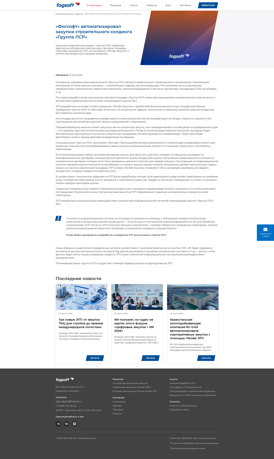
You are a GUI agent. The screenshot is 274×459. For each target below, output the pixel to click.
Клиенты (151, 5)
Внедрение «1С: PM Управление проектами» (193, 395)
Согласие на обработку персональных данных (194, 443)
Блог (168, 5)
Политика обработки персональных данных (193, 438)
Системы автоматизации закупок (130, 383)
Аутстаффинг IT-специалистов (185, 387)
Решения (115, 5)
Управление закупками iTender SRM (131, 387)
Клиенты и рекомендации (183, 405)
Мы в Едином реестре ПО (70, 387)
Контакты (185, 5)
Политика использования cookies (187, 448)
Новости (79, 14)
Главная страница (64, 14)
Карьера (117, 405)
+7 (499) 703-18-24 (66, 406)
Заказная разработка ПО (182, 383)
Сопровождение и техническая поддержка (192, 391)
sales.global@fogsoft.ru (69, 401)
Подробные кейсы (179, 409)
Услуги (134, 5)
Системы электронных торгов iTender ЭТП (135, 391)
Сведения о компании (67, 391)
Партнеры (118, 409)
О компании (94, 5)
